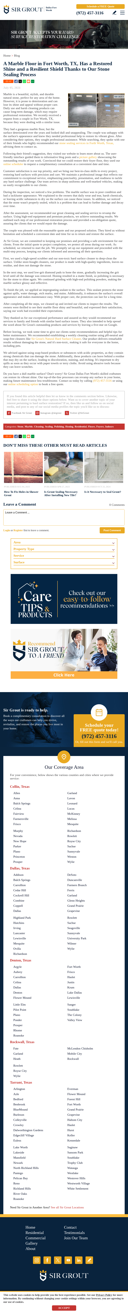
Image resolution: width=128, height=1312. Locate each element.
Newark (18, 1162)
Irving (17, 928)
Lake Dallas (74, 992)
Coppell (18, 905)
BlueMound (20, 1109)
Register (18, 530)
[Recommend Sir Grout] (64, 654)
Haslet (71, 977)
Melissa (72, 819)
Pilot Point (19, 1009)
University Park (76, 938)
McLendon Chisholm (80, 1048)
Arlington (19, 1089)
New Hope (19, 841)
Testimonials (74, 1232)
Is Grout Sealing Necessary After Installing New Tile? (61, 493)
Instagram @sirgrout (51, 413)
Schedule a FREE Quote (100, 6)
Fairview (18, 813)
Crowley (18, 1125)
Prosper (17, 861)
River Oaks (20, 1193)
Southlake (73, 1009)
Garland (72, 793)
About (31, 1248)
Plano (16, 851)
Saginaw (72, 1147)
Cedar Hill (19, 890)
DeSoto (71, 874)
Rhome (17, 1030)
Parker (17, 846)
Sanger (71, 1004)
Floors (91, 426)
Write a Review (114, 12)
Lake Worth (20, 1147)
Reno (16, 1183)
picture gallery (88, 157)
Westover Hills (76, 1178)
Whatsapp (24, 81)
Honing (69, 426)
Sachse (71, 846)
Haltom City (74, 1120)
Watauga (72, 1168)
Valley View (74, 1020)
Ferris (70, 890)
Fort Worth (74, 966)
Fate (15, 1048)
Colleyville (20, 1120)
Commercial (36, 1238)
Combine (18, 900)
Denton (17, 992)
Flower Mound (22, 997)
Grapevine (73, 911)
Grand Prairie (75, 905)
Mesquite (72, 824)
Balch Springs (21, 803)
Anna (16, 798)
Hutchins (18, 923)
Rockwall (73, 1058)
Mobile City (74, 1053)
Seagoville (73, 928)
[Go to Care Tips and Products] (64, 599)
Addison (18, 874)
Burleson (18, 1114)
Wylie (70, 861)
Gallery (32, 1243)
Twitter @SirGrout (79, 413)
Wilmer (71, 943)
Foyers (100, 426)
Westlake (72, 1173)
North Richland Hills (26, 1168)
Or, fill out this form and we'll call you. (99, 742)
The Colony (74, 1015)
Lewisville (19, 938)
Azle (16, 1094)
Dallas (17, 911)
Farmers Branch (77, 885)
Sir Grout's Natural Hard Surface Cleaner (56, 338)
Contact (70, 1227)
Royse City (74, 841)
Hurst (70, 1130)
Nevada (17, 836)
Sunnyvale (73, 851)
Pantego (18, 1173)
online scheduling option (23, 384)
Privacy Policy (104, 1295)
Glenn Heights (76, 900)
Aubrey (17, 972)
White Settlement (77, 1188)
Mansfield (19, 1157)
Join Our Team (76, 1238)
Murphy (18, 831)
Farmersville (20, 819)
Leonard (72, 803)
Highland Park (22, 917)
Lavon (71, 798)
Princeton (19, 856)
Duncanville (74, 880)
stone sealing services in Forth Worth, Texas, (86, 143)
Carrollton (19, 885)
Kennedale (73, 1140)
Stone (20, 426)
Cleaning (39, 426)
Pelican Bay (20, 1178)
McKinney (73, 813)
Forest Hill (73, 1099)
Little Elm (19, 1004)
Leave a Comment (19, 504)
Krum (70, 987)
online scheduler (13, 164)
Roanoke (18, 1035)
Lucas (70, 808)
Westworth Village (78, 1183)
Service (19, 555)
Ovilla (17, 948)
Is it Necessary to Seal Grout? (102, 491)
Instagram (36, 1260)
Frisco (17, 824)
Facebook (16, 81)
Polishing (59, 426)
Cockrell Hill (21, 895)
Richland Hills (22, 1188)
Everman (72, 1089)
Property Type (24, 549)
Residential (81, 426)
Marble (29, 426)
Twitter (20, 81)
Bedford (18, 1099)
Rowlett (72, 836)
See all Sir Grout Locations (67, 1207)
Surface (19, 562)
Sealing (49, 426)
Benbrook (19, 1104)
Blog (17, 55)
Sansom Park (75, 1152)
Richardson (74, 831)
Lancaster (19, 933)
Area (17, 542)
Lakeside (18, 1152)
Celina (17, 808)
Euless (17, 1140)
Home (7, 55)
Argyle (17, 966)
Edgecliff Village (23, 1135)
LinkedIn (78, 1260)
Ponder (17, 1020)
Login (6, 530)
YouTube (68, 1260)
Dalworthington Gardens (28, 1130)
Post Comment (112, 530)
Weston (71, 856)
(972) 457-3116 (90, 12)
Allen (16, 793)
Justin (70, 982)
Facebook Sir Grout (22, 413)
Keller (71, 1135)
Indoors (109, 426)
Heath (16, 1058)
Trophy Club (75, 1162)
